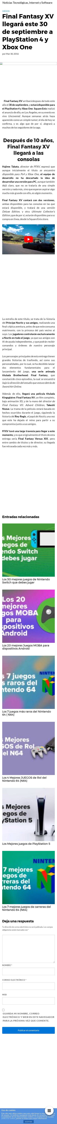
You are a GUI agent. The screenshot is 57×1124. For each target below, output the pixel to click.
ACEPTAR (28, 1122)
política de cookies (8, 1119)
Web (4, 994)
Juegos (5, 11)
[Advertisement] (28, 286)
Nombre (7, 965)
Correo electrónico (14, 980)
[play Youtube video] (28, 239)
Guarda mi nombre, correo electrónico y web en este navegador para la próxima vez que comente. (28, 1017)
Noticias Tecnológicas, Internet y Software (27, 2)
